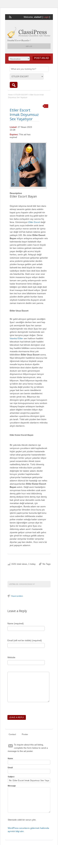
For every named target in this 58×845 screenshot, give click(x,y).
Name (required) (15, 623)
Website (11, 657)
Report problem (17, 596)
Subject (11, 777)
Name (10, 758)
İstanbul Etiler (16, 338)
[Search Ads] (13, 85)
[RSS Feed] (10, 16)
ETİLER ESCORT (21, 95)
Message (12, 786)
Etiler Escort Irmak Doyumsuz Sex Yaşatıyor (24, 114)
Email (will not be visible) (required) (24, 640)
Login (46, 17)
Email (10, 768)
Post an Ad (41, 58)
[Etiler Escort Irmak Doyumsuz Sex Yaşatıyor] (28, 165)
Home (10, 95)
